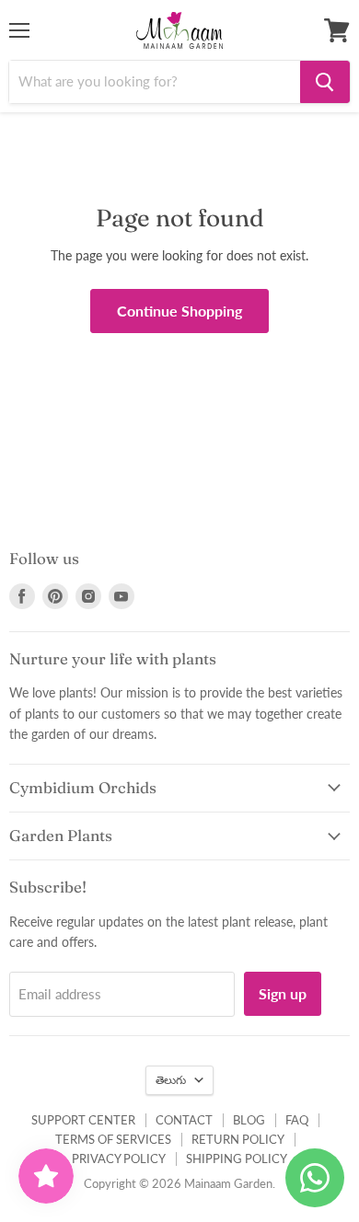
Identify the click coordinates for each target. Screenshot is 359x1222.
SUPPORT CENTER (83, 1119)
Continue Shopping (179, 310)
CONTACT (184, 1119)
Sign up (283, 993)
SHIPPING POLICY (236, 1158)
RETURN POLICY (237, 1139)
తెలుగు (171, 1080)
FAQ (296, 1119)
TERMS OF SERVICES (113, 1139)
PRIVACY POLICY (119, 1158)
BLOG (249, 1119)
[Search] (325, 82)
